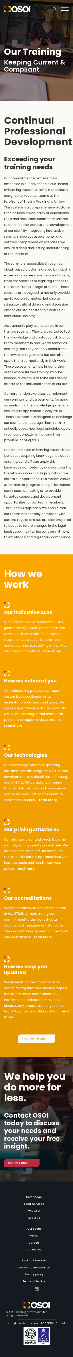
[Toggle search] (55, 9)
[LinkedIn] (37, 1289)
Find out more (33, 1039)
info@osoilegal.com (23, 1323)
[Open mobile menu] (65, 9)
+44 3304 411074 (53, 1323)
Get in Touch (19, 1163)
